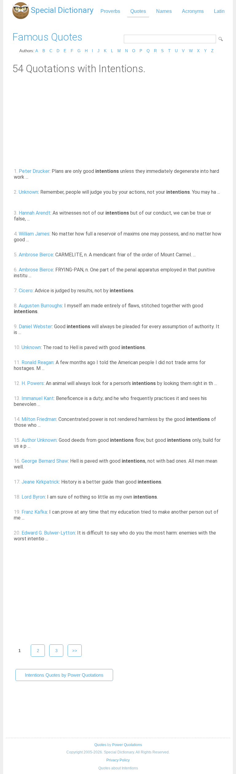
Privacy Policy (118, 760)
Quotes (138, 11)
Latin (219, 11)
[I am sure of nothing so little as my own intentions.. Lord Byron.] (161, 497)
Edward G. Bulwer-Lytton (48, 533)
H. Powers (33, 383)
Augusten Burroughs (40, 306)
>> (74, 650)
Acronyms (193, 11)
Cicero (26, 291)
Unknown (28, 192)
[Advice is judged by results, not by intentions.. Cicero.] (138, 291)
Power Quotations (127, 745)
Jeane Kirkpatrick (40, 482)
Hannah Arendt (34, 213)
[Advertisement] (118, 121)
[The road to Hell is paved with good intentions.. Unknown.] (149, 347)
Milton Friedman (39, 419)
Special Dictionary (62, 10)
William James (34, 234)
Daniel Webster (35, 326)
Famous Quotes (47, 37)
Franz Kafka (34, 512)
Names (164, 11)
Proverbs (110, 11)
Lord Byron (33, 497)
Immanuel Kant (38, 398)
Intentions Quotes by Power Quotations (64, 675)
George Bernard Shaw (45, 461)
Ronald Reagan (37, 362)
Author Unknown (39, 440)
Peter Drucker (34, 171)
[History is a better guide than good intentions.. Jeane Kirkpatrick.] (165, 482)
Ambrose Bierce (36, 255)
